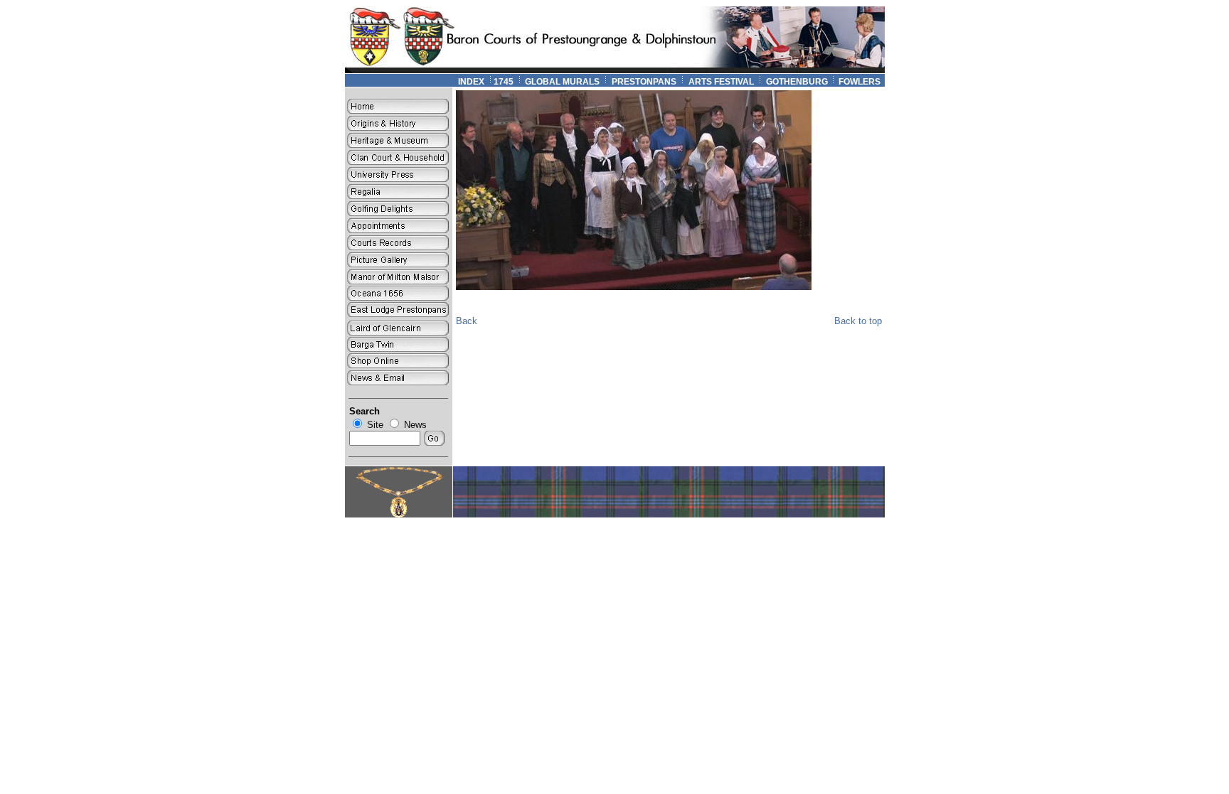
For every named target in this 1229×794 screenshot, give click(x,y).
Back (466, 321)
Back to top (858, 321)
